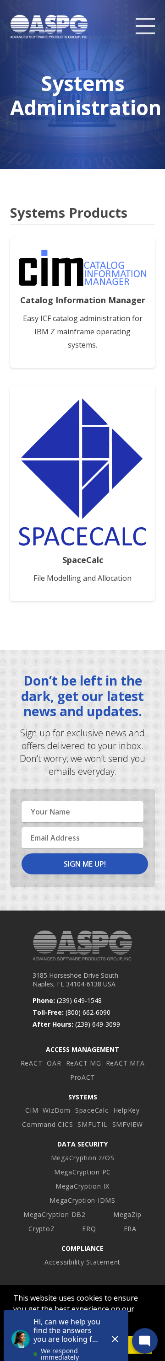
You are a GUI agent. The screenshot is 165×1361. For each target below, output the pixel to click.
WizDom (57, 1110)
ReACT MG (83, 1063)
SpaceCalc (92, 1110)
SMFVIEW (127, 1124)
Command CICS (47, 1124)
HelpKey (126, 1110)
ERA (130, 1228)
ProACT (82, 1077)
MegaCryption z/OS (83, 1157)
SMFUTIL (92, 1124)
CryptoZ (41, 1228)
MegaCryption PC (82, 1172)
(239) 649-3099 (97, 1024)
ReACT (32, 1063)
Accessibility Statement (82, 1262)
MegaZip (127, 1214)
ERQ (89, 1228)
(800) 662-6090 (88, 1012)
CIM (31, 1110)
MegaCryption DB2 (54, 1214)
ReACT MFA (125, 1063)
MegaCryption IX (82, 1186)
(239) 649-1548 (79, 1000)
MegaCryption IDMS (83, 1200)
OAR (54, 1063)
